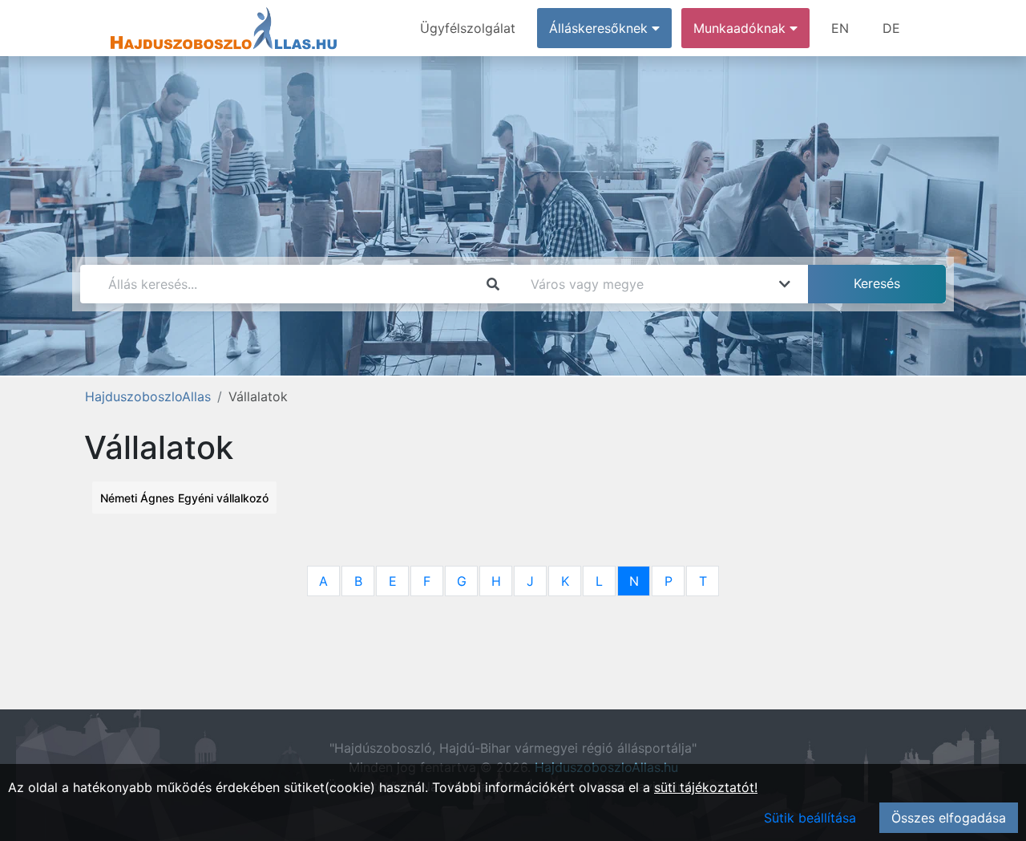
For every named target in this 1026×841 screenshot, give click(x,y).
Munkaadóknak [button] (741, 28)
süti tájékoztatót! (705, 787)
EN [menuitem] (840, 28)
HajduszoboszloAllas (148, 396)
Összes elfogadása (948, 818)
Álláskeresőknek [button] (600, 28)
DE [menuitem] (891, 28)
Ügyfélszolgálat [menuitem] (467, 28)
